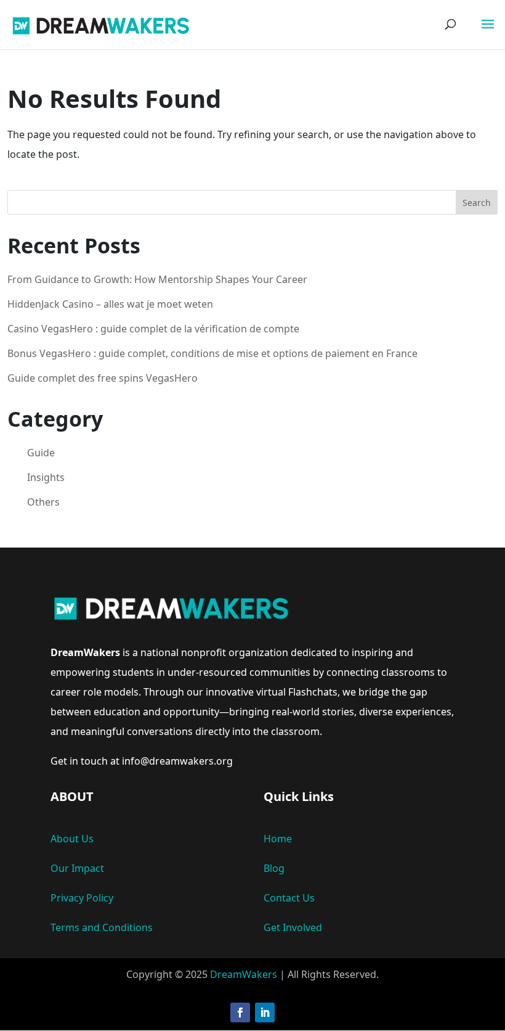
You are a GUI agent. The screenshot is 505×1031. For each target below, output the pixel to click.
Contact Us (289, 898)
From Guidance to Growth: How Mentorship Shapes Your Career (157, 279)
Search (477, 202)
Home (278, 838)
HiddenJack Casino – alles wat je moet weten (110, 304)
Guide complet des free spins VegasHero (102, 378)
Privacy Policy (81, 898)
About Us (72, 838)
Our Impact (77, 868)
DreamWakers (243, 974)
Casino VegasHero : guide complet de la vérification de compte (153, 328)
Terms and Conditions (101, 927)
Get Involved (293, 927)
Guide (41, 452)
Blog (274, 868)
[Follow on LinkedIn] (265, 1012)
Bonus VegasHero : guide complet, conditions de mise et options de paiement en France (212, 353)
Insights (46, 477)
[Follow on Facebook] (240, 1012)
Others (43, 502)
